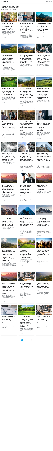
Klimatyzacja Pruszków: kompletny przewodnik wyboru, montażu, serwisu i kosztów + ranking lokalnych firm (26, 286)
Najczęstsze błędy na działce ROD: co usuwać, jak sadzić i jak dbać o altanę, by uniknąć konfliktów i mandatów (8, 26)
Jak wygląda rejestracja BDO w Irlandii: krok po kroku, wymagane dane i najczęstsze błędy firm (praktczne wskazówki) (8, 91)
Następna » (29, 340)
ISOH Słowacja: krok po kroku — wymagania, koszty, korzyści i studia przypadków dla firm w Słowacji (43, 253)
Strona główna (49, 1)
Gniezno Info (4, 1)
